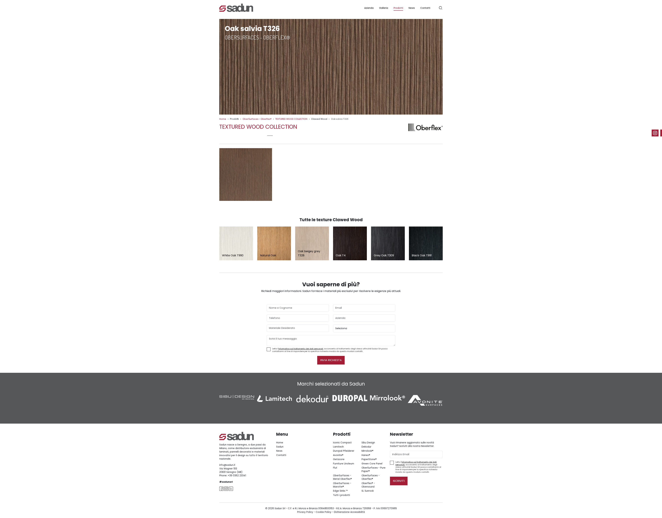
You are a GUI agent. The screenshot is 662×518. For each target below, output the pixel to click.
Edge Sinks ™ (340, 491)
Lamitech (338, 446)
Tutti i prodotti (341, 495)
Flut (335, 467)
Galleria (383, 8)
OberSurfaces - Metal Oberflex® (342, 477)
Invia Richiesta (331, 360)
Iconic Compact (342, 442)
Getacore (338, 459)
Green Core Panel (372, 463)
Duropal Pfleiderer (343, 451)
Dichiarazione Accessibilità (349, 512)
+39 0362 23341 (237, 475)
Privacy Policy (305, 512)
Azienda (369, 8)
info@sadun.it (227, 465)
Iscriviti (399, 481)
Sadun (279, 446)
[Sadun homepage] (236, 7)
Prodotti (398, 8)
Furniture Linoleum (343, 463)
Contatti (425, 8)
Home (222, 118)
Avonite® (338, 455)
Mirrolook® (367, 451)
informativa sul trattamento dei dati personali (300, 348)
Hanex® (366, 455)
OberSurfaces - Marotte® (342, 485)
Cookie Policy (323, 512)
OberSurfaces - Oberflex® (257, 118)
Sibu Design (368, 442)
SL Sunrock (368, 491)
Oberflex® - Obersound (368, 485)
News (412, 8)
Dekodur (366, 446)
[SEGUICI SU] (657, 133)
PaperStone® (369, 459)
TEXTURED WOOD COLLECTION (291, 118)
